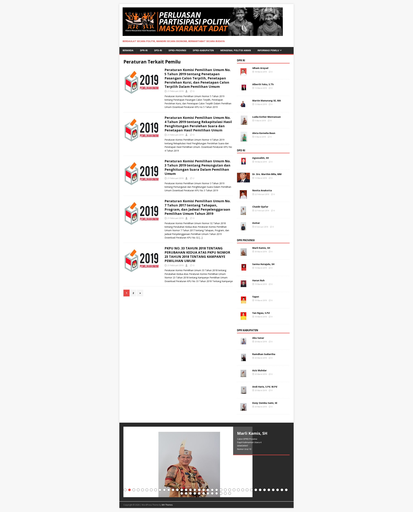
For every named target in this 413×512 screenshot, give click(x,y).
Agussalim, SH (260, 157)
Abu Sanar (258, 337)
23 (221, 489)
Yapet (255, 296)
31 (255, 489)
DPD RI (241, 150)
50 (229, 493)
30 (251, 489)
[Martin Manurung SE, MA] (243, 106)
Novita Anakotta (262, 190)
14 (181, 489)
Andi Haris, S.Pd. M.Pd (264, 386)
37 (282, 489)
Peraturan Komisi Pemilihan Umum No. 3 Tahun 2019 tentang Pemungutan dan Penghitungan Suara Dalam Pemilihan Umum (198, 167)
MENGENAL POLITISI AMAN (235, 50)
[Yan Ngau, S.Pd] (243, 319)
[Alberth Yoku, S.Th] (243, 90)
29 (247, 489)
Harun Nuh (258, 280)
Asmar (256, 222)
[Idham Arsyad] (243, 74)
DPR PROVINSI (246, 240)
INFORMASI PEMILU (268, 50)
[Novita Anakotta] (243, 196)
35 (273, 489)
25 (229, 489)
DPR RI (241, 60)
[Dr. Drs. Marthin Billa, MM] (243, 180)
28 (242, 489)
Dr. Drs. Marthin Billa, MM (267, 174)
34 (268, 489)
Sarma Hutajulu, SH (263, 264)
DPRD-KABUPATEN (203, 50)
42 (194, 493)
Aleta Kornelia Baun (263, 133)
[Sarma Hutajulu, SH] (243, 270)
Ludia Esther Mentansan (266, 116)
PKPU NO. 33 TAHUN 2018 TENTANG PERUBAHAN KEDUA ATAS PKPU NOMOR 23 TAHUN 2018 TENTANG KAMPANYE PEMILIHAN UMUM (197, 254)
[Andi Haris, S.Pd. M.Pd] (243, 393)
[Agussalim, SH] (243, 164)
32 (260, 489)
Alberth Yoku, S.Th (263, 84)
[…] (200, 237)
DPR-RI (144, 50)
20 (207, 489)
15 (186, 489)
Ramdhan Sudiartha (263, 354)
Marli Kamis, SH (261, 247)
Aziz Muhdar (259, 370)
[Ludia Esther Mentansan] (243, 123)
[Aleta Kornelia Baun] (243, 139)
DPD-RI (158, 50)
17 (194, 489)
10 (164, 489)
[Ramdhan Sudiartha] (243, 360)
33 (264, 489)
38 (286, 489)
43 (199, 493)
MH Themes (167, 504)
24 (225, 489)
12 (173, 489)
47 (216, 493)
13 (177, 489)
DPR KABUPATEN (247, 330)
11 (168, 489)
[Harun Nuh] (243, 286)
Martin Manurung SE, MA (266, 100)
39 (181, 493)
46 (212, 493)
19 (203, 489)
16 (190, 489)
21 (212, 489)
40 (186, 493)
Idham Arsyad (260, 68)
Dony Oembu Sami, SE (264, 402)
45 (207, 493)
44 (203, 493)
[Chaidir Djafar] (243, 213)
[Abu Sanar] (243, 344)
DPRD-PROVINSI (177, 50)
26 (234, 489)
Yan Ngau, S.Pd (261, 312)
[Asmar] (243, 229)
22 (216, 489)
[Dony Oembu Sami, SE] (243, 409)
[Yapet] (243, 303)
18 (199, 489)
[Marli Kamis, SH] (243, 254)
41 (190, 493)
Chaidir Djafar (260, 206)
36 (277, 489)
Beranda (128, 50)
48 (221, 493)
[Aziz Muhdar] (243, 376)
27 (238, 489)
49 (225, 493)
